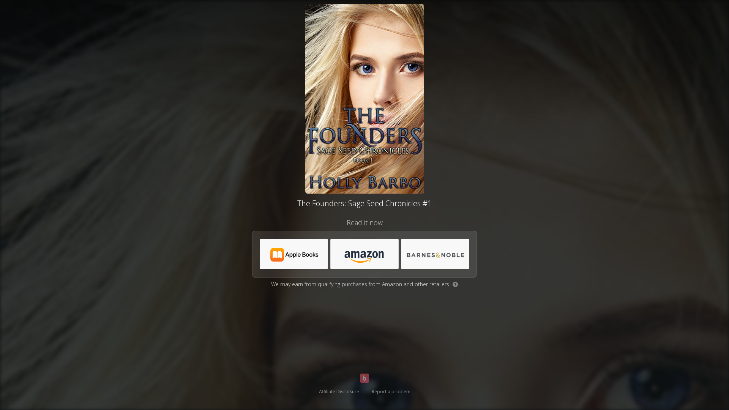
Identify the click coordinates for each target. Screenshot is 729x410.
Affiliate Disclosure (339, 391)
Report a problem (391, 391)
